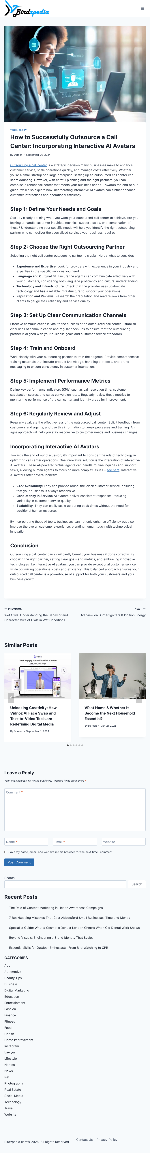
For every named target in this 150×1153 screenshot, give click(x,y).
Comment (14, 792)
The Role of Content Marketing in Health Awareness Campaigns (56, 908)
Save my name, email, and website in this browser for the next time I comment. (60, 852)
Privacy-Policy (107, 1139)
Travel (8, 1108)
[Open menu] (142, 8)
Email (60, 842)
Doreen (18, 154)
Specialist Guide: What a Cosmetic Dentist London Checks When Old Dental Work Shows (74, 928)
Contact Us (84, 1139)
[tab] (68, 745)
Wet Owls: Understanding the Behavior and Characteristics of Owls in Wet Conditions (36, 614)
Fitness (9, 1021)
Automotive (12, 972)
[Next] (139, 698)
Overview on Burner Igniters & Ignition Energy (113, 612)
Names (9, 1065)
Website (109, 842)
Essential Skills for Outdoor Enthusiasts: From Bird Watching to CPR (58, 947)
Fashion (10, 1009)
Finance (10, 1015)
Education (11, 996)
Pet (6, 1077)
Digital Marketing (16, 990)
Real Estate (12, 1089)
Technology (18, 130)
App (7, 965)
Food (8, 1027)
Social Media (13, 1096)
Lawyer (9, 1052)
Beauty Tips (13, 978)
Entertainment (14, 1003)
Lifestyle (10, 1058)
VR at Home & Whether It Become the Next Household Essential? (110, 713)
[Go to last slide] (11, 698)
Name (11, 842)
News (8, 1071)
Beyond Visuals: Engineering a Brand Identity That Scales (51, 937)
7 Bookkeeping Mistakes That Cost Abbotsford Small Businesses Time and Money (69, 918)
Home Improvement (18, 1040)
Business (11, 984)
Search (9, 878)
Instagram (11, 1046)
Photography (13, 1083)
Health (9, 1034)
